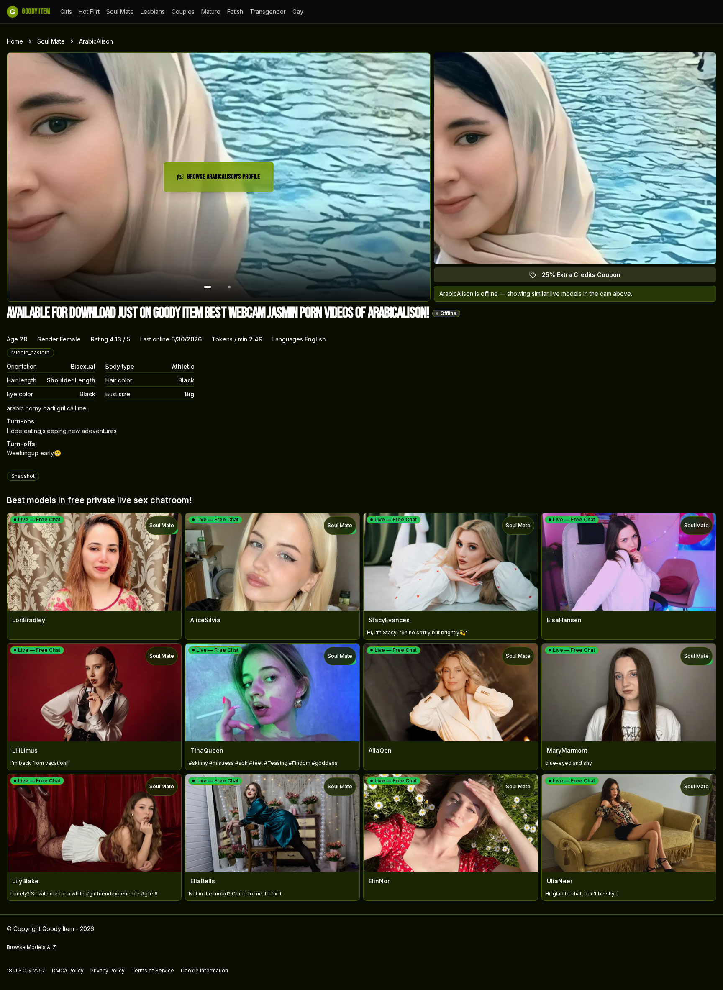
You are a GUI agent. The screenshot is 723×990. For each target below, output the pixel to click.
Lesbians (153, 11)
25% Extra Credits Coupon (586, 276)
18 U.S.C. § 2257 (26, 970)
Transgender (268, 11)
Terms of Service (152, 970)
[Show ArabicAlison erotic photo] (207, 287)
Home (15, 41)
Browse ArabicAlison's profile (225, 179)
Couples (183, 11)
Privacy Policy (107, 970)
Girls (66, 11)
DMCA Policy (68, 970)
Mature (210, 11)
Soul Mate (120, 11)
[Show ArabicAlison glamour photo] (229, 287)
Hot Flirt (89, 11)
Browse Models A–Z (31, 947)
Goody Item (30, 11)
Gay (297, 11)
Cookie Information (204, 970)
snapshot (23, 476)
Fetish (235, 11)
